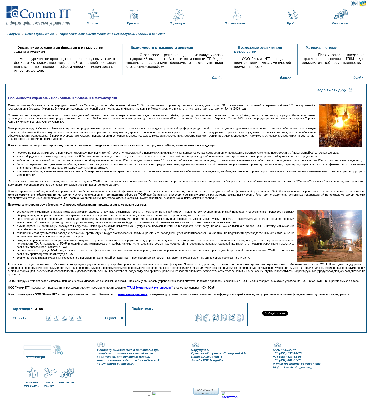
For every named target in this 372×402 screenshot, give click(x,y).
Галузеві (13, 34)
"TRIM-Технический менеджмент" (150, 287)
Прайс (291, 23)
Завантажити (236, 23)
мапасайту (49, 383)
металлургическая (39, 34)
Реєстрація (35, 357)
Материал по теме (321, 47)
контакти (66, 382)
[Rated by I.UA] (161, 397)
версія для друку (331, 90)
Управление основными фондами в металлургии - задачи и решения (112, 34)
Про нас (133, 23)
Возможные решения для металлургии (258, 49)
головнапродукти (31, 383)
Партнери (177, 23)
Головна (93, 23)
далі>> (217, 77)
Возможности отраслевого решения (161, 47)
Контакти (340, 23)
